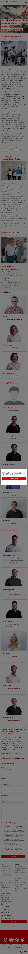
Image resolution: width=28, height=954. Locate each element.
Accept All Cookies (14, 478)
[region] (14, 477)
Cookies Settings (14, 481)
